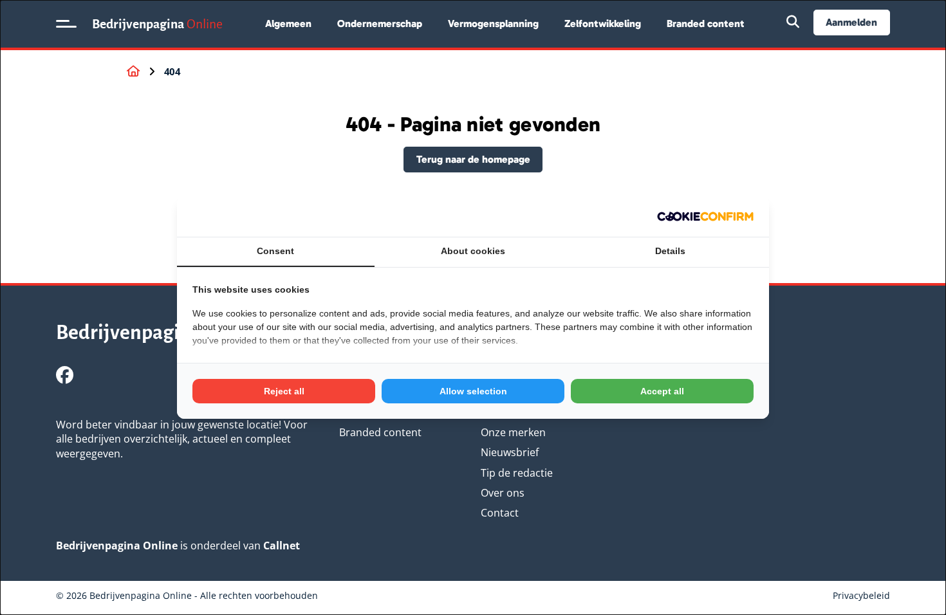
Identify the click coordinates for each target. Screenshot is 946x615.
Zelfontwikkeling (602, 23)
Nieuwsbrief (510, 452)
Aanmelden (851, 22)
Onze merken (513, 432)
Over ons (502, 493)
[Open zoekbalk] (792, 22)
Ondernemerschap (379, 23)
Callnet (281, 545)
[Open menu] (66, 24)
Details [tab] (670, 251)
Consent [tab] (275, 251)
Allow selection (473, 391)
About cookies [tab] (473, 251)
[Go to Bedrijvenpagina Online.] (133, 71)
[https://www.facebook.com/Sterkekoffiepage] (64, 375)
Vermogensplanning (493, 23)
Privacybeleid (861, 595)
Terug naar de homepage (473, 159)
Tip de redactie (517, 473)
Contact (500, 513)
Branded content (706, 23)
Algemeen (288, 23)
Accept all (662, 391)
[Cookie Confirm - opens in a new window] (705, 216)
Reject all (284, 391)
